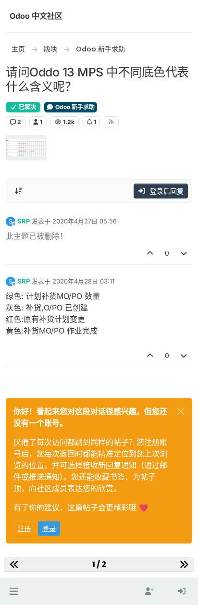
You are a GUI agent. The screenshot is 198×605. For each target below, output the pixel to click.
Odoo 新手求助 (74, 107)
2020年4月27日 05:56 (84, 221)
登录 (49, 528)
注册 (24, 528)
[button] (14, 591)
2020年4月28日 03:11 (83, 281)
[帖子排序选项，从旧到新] (18, 191)
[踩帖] (184, 253)
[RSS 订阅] (111, 121)
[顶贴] (150, 253)
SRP (23, 221)
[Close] (180, 411)
